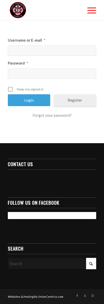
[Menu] (89, 10)
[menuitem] (89, 10)
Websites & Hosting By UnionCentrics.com (35, 296)
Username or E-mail (26, 40)
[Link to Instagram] (92, 295)
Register (75, 100)
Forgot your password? (52, 115)
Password (18, 63)
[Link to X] (85, 295)
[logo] (43, 10)
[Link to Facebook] (77, 295)
